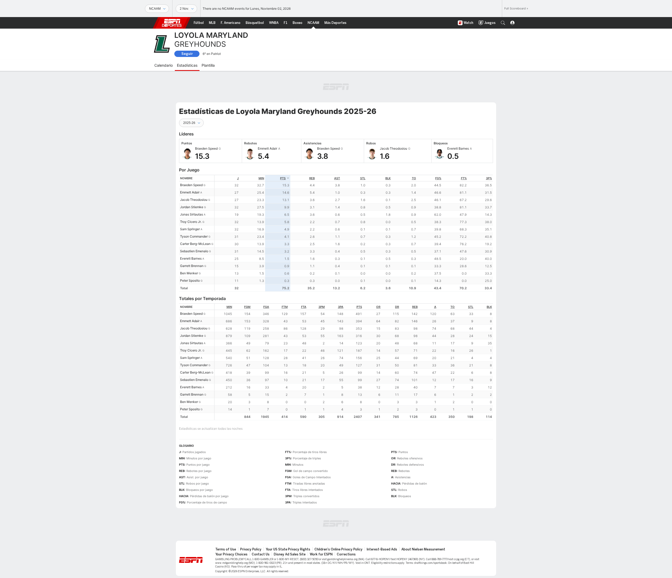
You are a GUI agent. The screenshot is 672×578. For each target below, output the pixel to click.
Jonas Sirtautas (191, 214)
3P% (489, 178)
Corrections (346, 554)
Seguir (187, 54)
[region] (353, 233)
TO (414, 178)
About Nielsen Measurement (423, 549)
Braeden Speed (191, 185)
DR (397, 307)
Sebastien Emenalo (194, 251)
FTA (303, 307)
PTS (283, 178)
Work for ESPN (321, 554)
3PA (340, 307)
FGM (247, 307)
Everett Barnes (191, 258)
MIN (261, 178)
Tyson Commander (194, 236)
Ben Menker (189, 273)
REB (312, 178)
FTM (285, 307)
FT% (464, 178)
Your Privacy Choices (231, 554)
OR (378, 307)
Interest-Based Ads (382, 549)
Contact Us (261, 554)
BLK (388, 178)
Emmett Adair (190, 192)
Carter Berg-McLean (195, 244)
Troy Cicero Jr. (191, 222)
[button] (503, 23)
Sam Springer (190, 229)
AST (337, 178)
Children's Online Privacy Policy (338, 549)
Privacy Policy (250, 549)
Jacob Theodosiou (193, 200)
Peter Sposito (190, 280)
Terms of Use (225, 549)
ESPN (172, 23)
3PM (321, 307)
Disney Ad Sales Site (290, 554)
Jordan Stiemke (191, 207)
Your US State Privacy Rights (288, 549)
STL (362, 178)
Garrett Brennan (191, 266)
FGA (266, 307)
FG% (438, 178)
